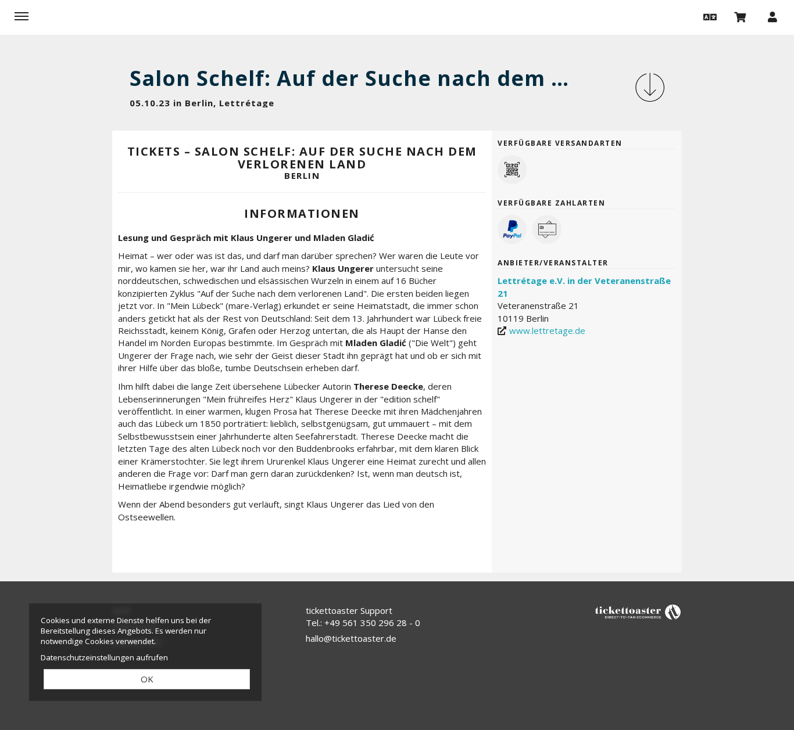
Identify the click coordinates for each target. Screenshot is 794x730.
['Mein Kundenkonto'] (772, 16)
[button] (709, 16)
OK (147, 679)
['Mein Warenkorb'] (740, 16)
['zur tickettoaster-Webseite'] (638, 611)
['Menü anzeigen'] (21, 16)
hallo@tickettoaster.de (351, 638)
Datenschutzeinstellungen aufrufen (104, 657)
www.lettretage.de (547, 330)
